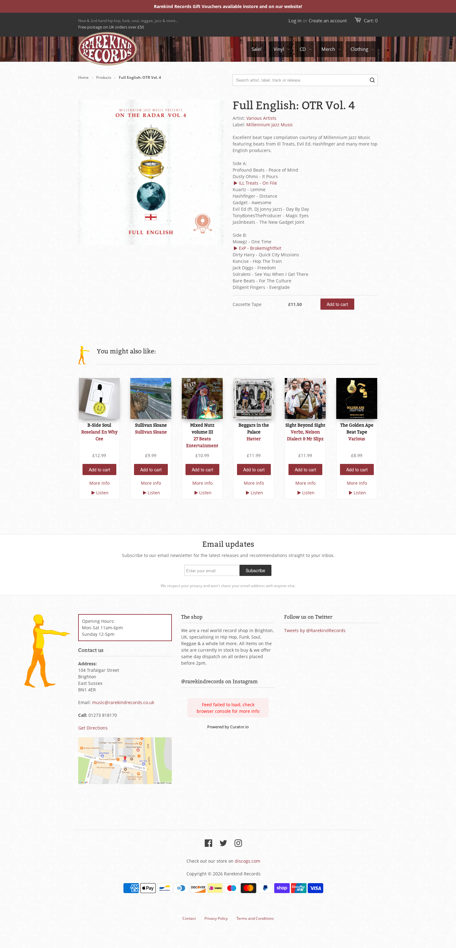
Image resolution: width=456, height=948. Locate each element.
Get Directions (93, 728)
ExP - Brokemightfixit (260, 248)
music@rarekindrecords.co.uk (123, 702)
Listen (102, 493)
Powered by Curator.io (228, 727)
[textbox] (305, 212)
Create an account (328, 20)
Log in (295, 20)
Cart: (371, 20)
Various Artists (261, 118)
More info (99, 483)
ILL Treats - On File (258, 183)
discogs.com (247, 861)
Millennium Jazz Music (269, 125)
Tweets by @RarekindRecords (315, 630)
